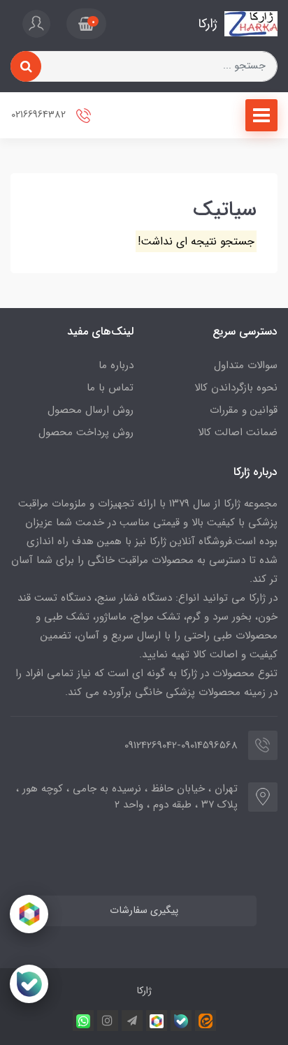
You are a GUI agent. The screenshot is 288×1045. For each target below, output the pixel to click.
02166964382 (40, 115)
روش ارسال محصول (91, 410)
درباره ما (116, 365)
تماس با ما (110, 387)
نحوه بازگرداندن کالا (236, 387)
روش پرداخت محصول (86, 432)
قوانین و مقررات (244, 410)
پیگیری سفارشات (144, 910)
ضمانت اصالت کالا (238, 432)
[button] (86, 23)
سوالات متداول (246, 365)
